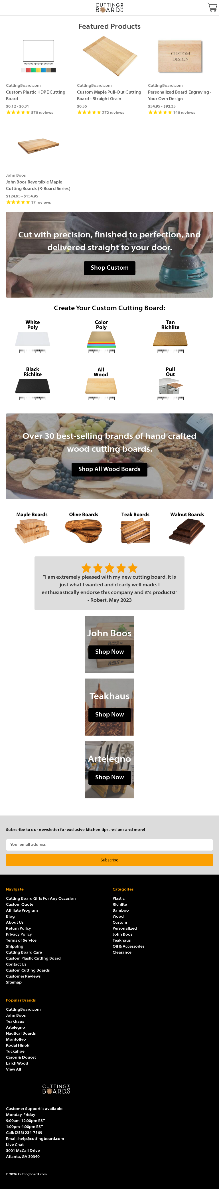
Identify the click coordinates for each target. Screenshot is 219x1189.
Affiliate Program (22, 911)
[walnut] (187, 528)
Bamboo (121, 911)
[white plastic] (40, 337)
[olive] (84, 528)
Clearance (122, 952)
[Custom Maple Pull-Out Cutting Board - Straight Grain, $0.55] (109, 56)
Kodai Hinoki (18, 1045)
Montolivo (16, 1039)
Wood (118, 917)
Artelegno (15, 1028)
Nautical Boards (21, 1033)
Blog (10, 917)
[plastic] (109, 337)
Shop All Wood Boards (109, 470)
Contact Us (16, 964)
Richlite (120, 905)
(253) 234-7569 (28, 1133)
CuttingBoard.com (23, 1010)
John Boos (122, 934)
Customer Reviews (23, 976)
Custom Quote (19, 905)
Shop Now (109, 652)
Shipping (14, 946)
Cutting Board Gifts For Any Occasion (41, 899)
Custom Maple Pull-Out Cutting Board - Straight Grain (109, 95)
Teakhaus (122, 940)
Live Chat (15, 1145)
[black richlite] (40, 384)
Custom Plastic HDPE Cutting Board (35, 95)
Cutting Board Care (24, 952)
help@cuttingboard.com (41, 1139)
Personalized (125, 928)
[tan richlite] (178, 337)
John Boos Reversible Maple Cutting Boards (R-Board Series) (38, 185)
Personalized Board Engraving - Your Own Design (180, 95)
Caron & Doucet (21, 1057)
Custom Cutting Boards (28, 970)
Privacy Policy (19, 934)
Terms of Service (21, 940)
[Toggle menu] (8, 8)
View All (13, 1069)
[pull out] (178, 384)
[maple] (32, 528)
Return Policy (18, 928)
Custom (120, 922)
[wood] (109, 384)
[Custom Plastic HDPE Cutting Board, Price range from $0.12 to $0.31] (38, 56)
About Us (14, 922)
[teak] (136, 528)
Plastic (119, 899)
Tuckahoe (15, 1051)
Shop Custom (110, 268)
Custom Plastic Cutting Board (33, 958)
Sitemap (14, 982)
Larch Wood (17, 1063)
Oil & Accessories (128, 946)
